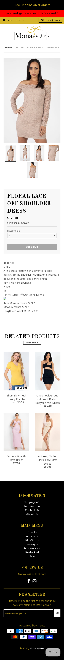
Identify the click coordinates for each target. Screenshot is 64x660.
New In (32, 532)
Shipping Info (32, 502)
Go (57, 613)
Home (8, 47)
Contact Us (32, 510)
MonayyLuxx (37, 648)
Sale (32, 556)
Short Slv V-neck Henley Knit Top (16, 397)
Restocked (32, 552)
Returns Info (32, 506)
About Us (32, 514)
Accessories (30, 548)
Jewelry (31, 544)
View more (32, 342)
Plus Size (30, 540)
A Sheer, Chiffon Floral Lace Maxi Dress (47, 459)
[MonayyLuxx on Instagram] (35, 581)
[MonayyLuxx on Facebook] (28, 581)
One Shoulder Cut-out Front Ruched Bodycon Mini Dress (47, 399)
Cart (52, 20)
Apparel (31, 536)
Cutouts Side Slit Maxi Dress (16, 458)
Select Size (13, 231)
